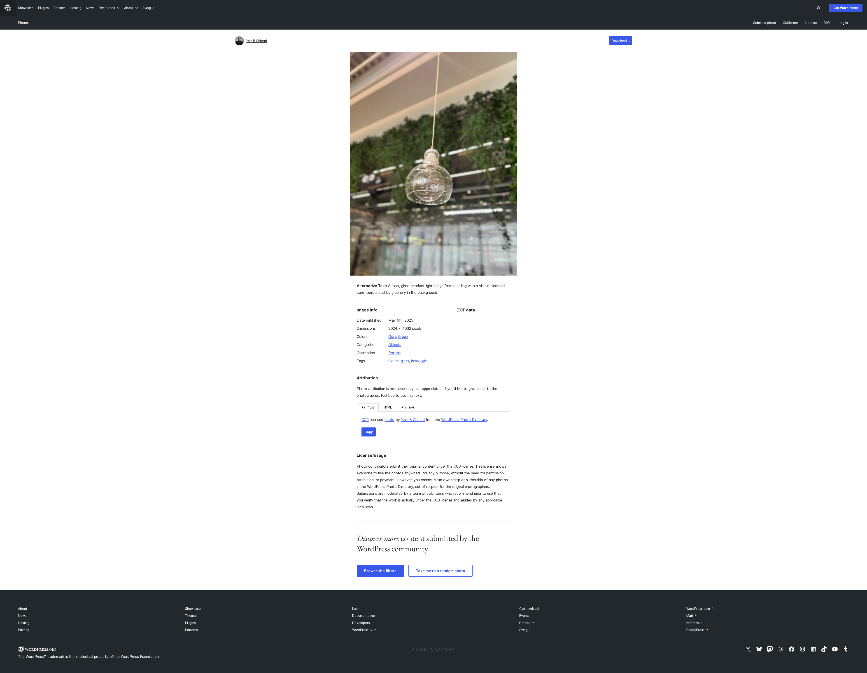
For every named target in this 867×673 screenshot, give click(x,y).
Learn (356, 608)
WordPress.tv (364, 630)
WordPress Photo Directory (464, 419)
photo (389, 419)
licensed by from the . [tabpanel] (424, 419)
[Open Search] (818, 8)
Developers (361, 623)
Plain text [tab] (408, 407)
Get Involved (529, 608)
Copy (368, 432)
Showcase (193, 608)
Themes (191, 615)
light (424, 361)
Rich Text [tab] (367, 407)
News (22, 615)
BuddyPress (697, 630)
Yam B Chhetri (256, 41)
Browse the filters (380, 571)
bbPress (694, 623)
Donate (526, 623)
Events (524, 615)
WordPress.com (700, 608)
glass (405, 361)
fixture (393, 361)
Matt (691, 615)
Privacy (23, 630)
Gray (392, 336)
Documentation (363, 615)
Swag (525, 630)
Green (403, 336)
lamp (415, 361)
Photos (23, 23)
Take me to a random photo (440, 571)
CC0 (365, 419)
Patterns (191, 630)
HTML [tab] (388, 407)
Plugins (190, 623)
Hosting (24, 623)
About (22, 608)
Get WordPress (845, 8)
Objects (394, 344)
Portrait (394, 352)
